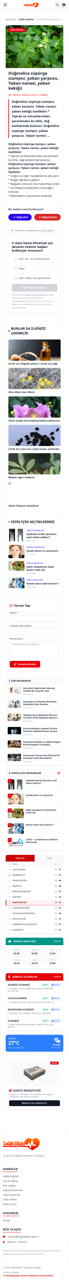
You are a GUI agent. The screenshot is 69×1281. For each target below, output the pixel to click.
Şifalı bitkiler (26, 19)
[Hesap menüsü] (64, 5)
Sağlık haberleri (12, 1194)
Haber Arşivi (10, 1204)
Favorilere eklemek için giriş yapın (34, 230)
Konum (57, 984)
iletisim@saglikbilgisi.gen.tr (23, 1236)
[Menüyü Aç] (5, 5)
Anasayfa (11, 19)
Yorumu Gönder (26, 664)
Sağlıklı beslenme (13, 1190)
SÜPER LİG (20, 858)
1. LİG (48, 858)
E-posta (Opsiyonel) (20, 625)
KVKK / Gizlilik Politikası (35, 294)
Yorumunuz (17, 638)
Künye (6, 1220)
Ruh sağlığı (9, 1185)
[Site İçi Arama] (57, 4)
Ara (46, 984)
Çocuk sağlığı (10, 1180)
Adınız (14, 612)
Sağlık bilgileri (11, 1176)
